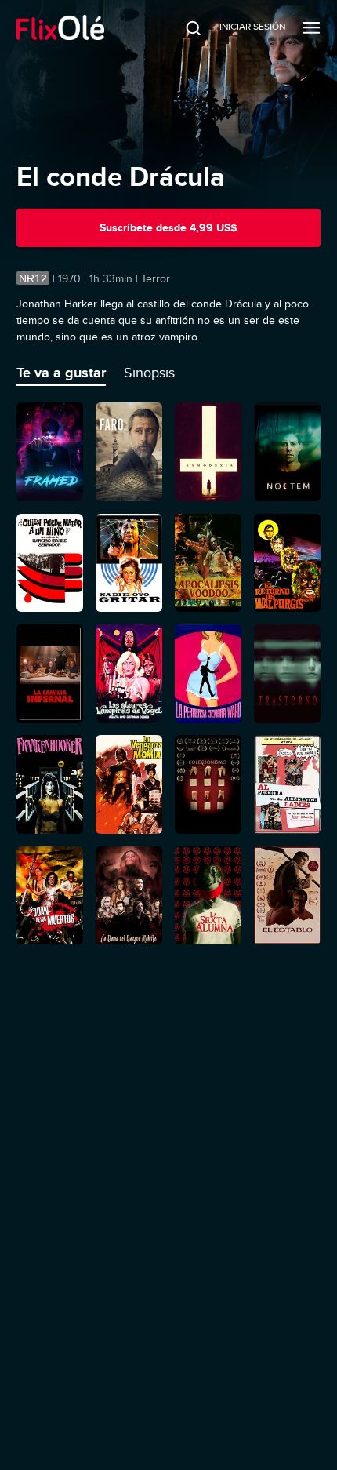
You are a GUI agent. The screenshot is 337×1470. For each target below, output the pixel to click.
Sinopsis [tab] (149, 372)
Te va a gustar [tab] (61, 372)
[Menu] (312, 27)
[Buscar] (182, 27)
